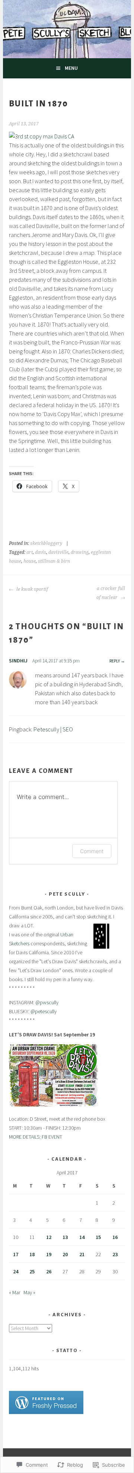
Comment (91, 851)
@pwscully (46, 1002)
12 (48, 1237)
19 (48, 1254)
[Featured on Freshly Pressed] (46, 1412)
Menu (71, 68)
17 (15, 1254)
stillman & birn (54, 561)
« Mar (14, 1292)
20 (65, 1254)
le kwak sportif (31, 589)
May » (29, 1292)
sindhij (18, 660)
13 (65, 1237)
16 (115, 1237)
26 (48, 1271)
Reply (114, 661)
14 (81, 1237)
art (29, 552)
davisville (58, 552)
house (29, 561)
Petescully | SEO (53, 729)
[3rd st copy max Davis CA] (41, 136)
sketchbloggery (46, 543)
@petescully (44, 1011)
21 (81, 1254)
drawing (80, 552)
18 (32, 1254)
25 (32, 1271)
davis (40, 552)
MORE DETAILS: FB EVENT (35, 1136)
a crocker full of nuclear (110, 593)
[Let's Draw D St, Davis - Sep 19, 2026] (53, 1104)
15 (98, 1237)
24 (15, 1271)
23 (115, 1254)
